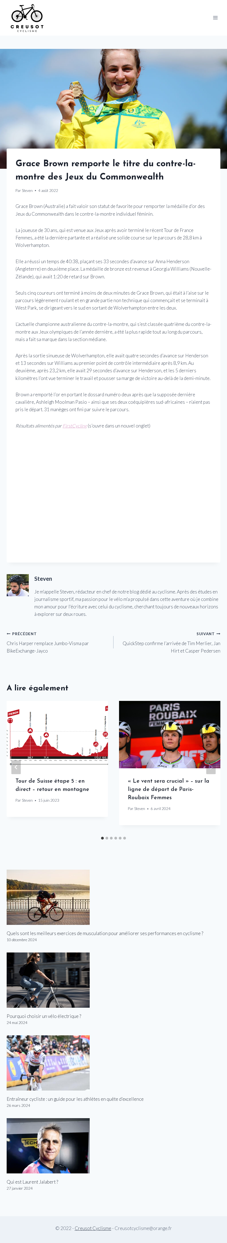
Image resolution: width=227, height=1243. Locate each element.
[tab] (102, 838)
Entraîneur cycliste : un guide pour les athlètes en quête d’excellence (75, 1099)
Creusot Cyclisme (93, 1228)
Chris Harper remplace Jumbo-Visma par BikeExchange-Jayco (48, 643)
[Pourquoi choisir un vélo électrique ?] (113, 980)
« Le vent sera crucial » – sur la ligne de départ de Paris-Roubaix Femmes (168, 789)
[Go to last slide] (16, 767)
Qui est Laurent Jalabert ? (32, 1182)
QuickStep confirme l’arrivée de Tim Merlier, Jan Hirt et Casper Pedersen (171, 643)
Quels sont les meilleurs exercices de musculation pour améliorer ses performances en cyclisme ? (105, 933)
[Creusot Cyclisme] (27, 18)
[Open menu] (215, 18)
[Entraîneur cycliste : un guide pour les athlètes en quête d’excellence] (113, 1063)
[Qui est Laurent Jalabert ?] (113, 1145)
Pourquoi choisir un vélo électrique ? (44, 1016)
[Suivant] (211, 767)
